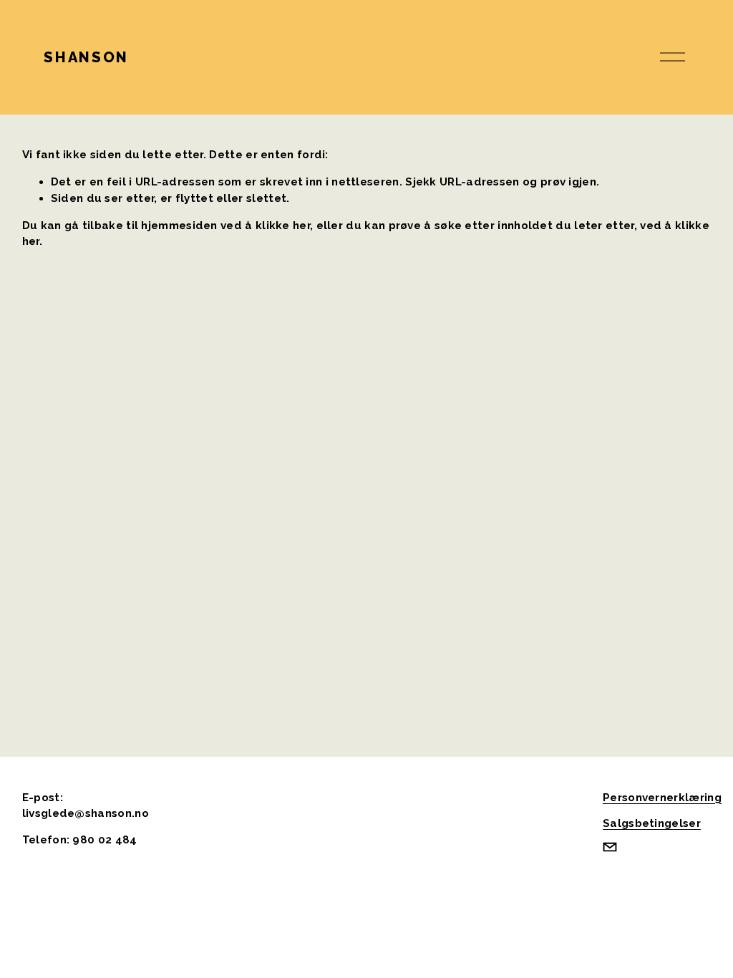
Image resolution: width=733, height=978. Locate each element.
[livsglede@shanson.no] (610, 847)
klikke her (283, 225)
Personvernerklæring (662, 797)
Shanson (86, 57)
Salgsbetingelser (652, 823)
